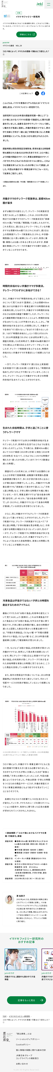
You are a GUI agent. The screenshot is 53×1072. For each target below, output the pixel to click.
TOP (5, 1016)
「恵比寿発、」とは (24, 1033)
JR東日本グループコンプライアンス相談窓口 (27, 1057)
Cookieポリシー (23, 1044)
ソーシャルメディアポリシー (28, 1039)
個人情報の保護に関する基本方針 (31, 1050)
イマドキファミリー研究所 (19, 1016)
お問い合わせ (22, 1063)
